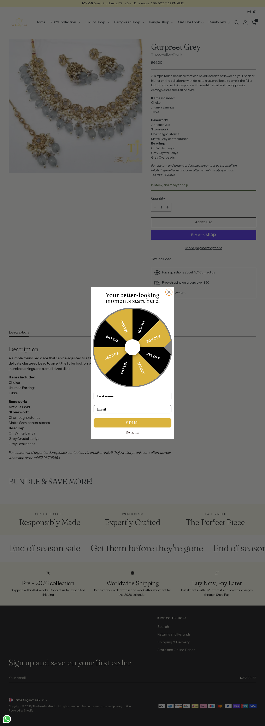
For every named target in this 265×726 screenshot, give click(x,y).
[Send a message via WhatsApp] (7, 719)
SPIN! (132, 422)
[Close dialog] (169, 292)
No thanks (132, 432)
